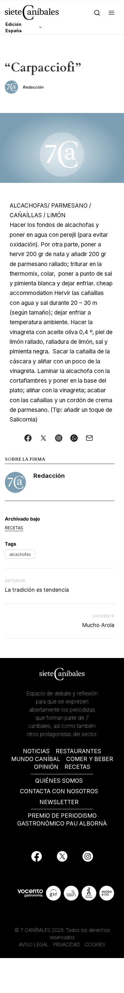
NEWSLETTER (59, 802)
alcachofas (20, 554)
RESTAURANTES (78, 751)
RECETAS (77, 766)
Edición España (13, 27)
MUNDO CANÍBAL (35, 759)
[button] (111, 12)
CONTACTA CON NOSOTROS (59, 791)
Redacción (49, 475)
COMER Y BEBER (89, 759)
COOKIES (95, 944)
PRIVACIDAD (67, 944)
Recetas (14, 527)
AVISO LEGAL (34, 944)
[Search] (97, 12)
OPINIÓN (46, 766)
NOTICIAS (36, 751)
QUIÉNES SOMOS (59, 780)
